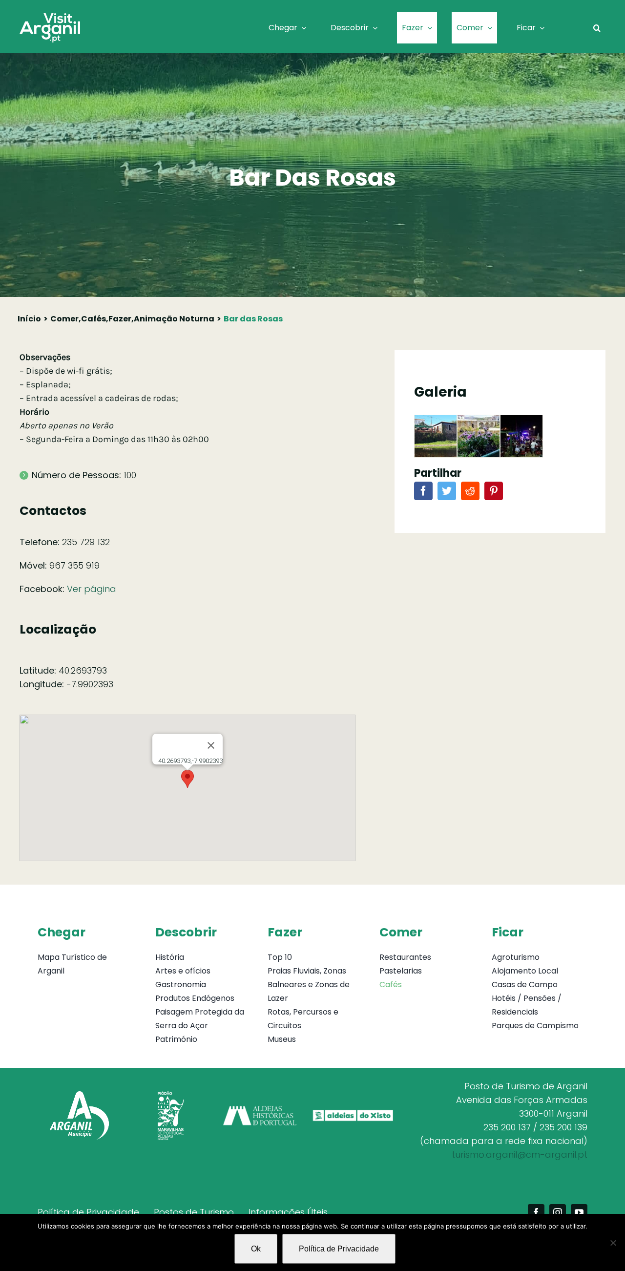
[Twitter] (446, 496)
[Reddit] (470, 496)
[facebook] (536, 1212)
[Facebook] (423, 496)
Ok (256, 1249)
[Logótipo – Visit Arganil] (50, 17)
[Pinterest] (493, 496)
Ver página (91, 589)
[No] (613, 1243)
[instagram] (557, 1212)
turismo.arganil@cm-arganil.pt (519, 1154)
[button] (597, 27)
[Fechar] (211, 745)
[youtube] (579, 1212)
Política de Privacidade (339, 1249)
